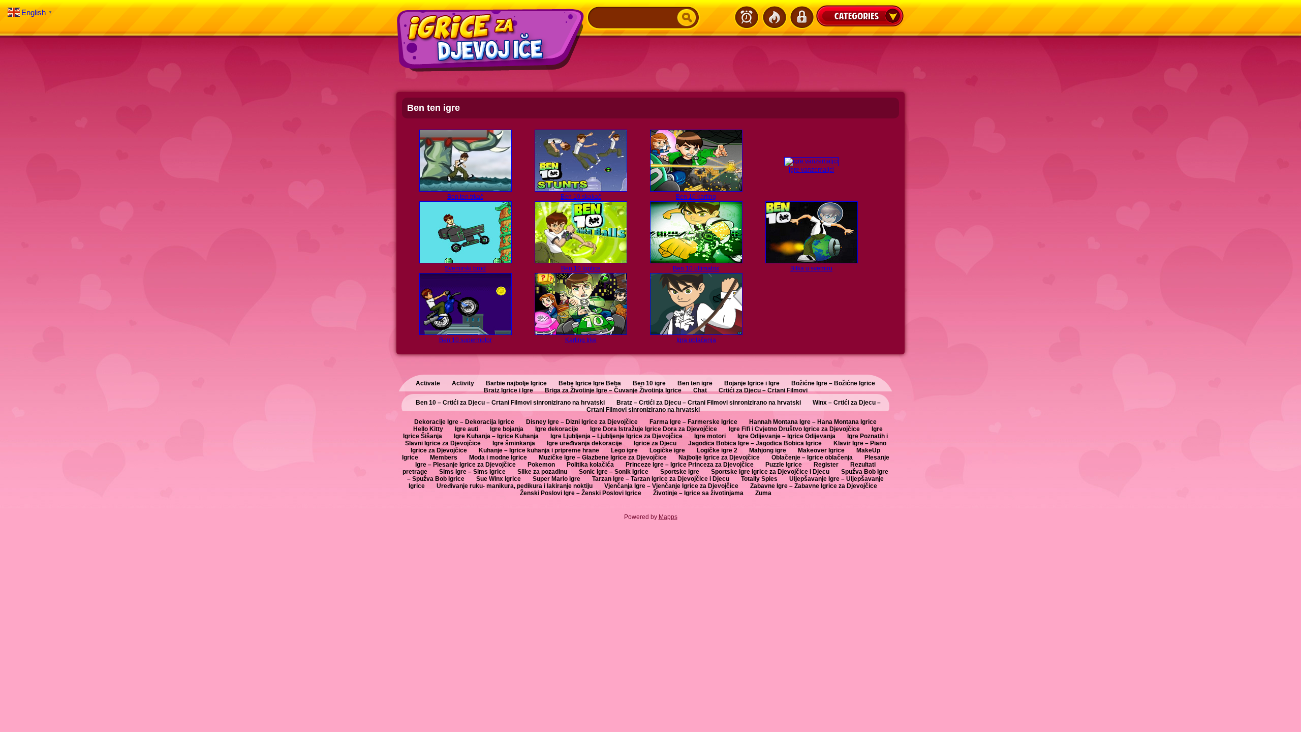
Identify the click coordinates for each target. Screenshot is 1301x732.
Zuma (763, 493)
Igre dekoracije (556, 429)
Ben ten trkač (465, 196)
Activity (463, 383)
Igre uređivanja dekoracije (584, 443)
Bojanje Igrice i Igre (752, 383)
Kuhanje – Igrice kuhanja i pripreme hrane (539, 450)
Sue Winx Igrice (498, 478)
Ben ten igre (695, 383)
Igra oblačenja (696, 340)
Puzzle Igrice (783, 464)
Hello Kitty (428, 429)
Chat (700, 390)
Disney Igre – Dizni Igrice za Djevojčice (582, 421)
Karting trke (581, 340)
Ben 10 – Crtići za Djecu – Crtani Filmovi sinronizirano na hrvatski (510, 402)
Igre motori (710, 436)
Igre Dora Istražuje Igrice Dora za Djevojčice (653, 429)
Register (826, 464)
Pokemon (541, 464)
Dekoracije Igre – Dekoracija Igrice (464, 421)
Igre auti (466, 429)
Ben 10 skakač (581, 196)
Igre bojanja (506, 429)
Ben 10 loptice (581, 268)
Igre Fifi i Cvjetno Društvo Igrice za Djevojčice (794, 429)
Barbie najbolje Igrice (516, 383)
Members (443, 457)
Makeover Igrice (821, 450)
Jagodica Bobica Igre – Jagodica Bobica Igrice (755, 443)
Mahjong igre (767, 450)
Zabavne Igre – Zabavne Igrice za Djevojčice (813, 486)
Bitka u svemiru (811, 268)
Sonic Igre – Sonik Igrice (613, 471)
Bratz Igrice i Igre (508, 390)
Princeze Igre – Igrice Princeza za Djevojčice (690, 464)
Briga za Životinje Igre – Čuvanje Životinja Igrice (613, 390)
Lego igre (624, 450)
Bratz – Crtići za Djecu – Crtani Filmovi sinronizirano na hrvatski (708, 402)
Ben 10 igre (649, 383)
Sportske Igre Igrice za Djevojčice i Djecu (770, 471)
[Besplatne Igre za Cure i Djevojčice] (491, 40)
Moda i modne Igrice (498, 457)
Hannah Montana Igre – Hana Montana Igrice (813, 421)
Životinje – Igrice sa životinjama (698, 493)
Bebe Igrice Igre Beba (590, 383)
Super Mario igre (556, 478)
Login (801, 17)
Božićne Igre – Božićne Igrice (833, 383)
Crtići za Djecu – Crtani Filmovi (763, 390)
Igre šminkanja (513, 443)
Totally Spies (759, 478)
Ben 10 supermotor (465, 340)
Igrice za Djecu (655, 443)
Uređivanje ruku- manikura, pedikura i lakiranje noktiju (515, 486)
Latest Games (746, 17)
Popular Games (774, 17)
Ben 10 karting (696, 196)
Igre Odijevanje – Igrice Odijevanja (786, 436)
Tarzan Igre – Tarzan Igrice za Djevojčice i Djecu (660, 478)
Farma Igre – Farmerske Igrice (693, 421)
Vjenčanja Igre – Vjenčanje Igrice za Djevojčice (671, 486)
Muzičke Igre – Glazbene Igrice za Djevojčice (603, 457)
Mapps (668, 517)
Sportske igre (679, 471)
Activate (428, 383)
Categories (860, 15)
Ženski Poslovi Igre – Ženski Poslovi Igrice (580, 493)
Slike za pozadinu (542, 471)
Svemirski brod (465, 268)
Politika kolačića (590, 464)
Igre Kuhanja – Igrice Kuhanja (496, 436)
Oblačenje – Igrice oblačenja (812, 457)
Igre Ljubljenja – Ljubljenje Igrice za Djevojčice (616, 436)
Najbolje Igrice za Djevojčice (719, 457)
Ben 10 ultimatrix (696, 268)
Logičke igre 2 (717, 450)
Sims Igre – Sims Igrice (472, 471)
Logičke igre (667, 450)
